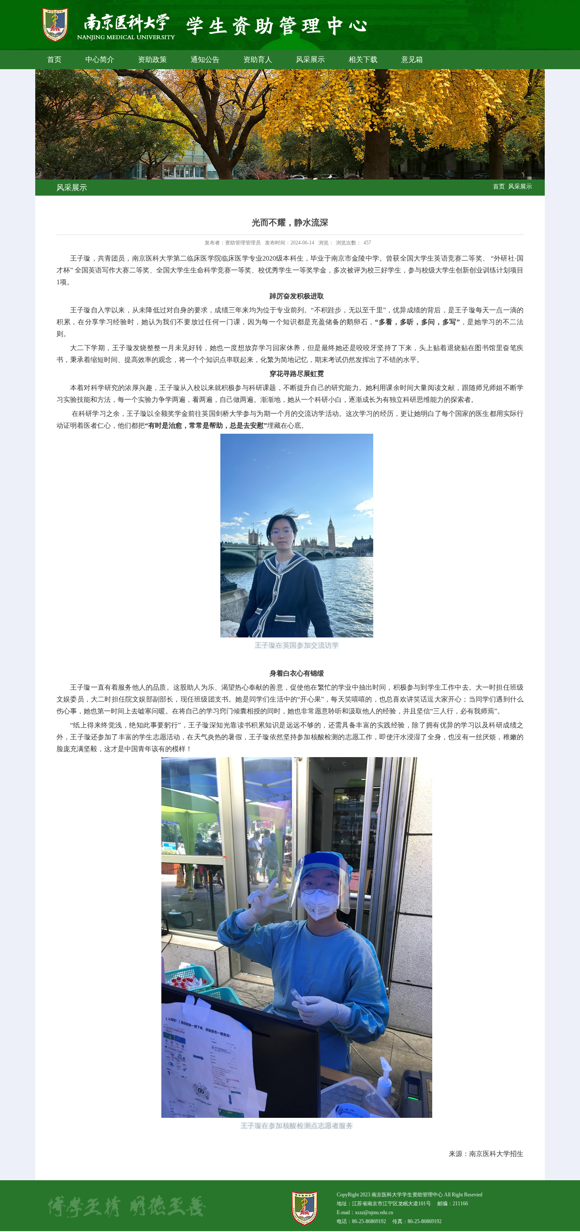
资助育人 (257, 60)
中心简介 (99, 60)
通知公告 (205, 60)
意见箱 (412, 60)
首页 (54, 60)
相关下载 (363, 60)
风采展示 (310, 60)
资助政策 (152, 60)
